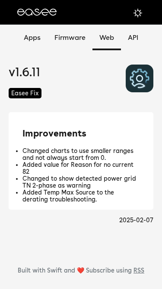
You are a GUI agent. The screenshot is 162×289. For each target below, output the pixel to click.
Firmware (70, 37)
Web (106, 37)
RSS (138, 270)
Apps (32, 37)
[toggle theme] (138, 13)
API (133, 37)
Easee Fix (25, 93)
